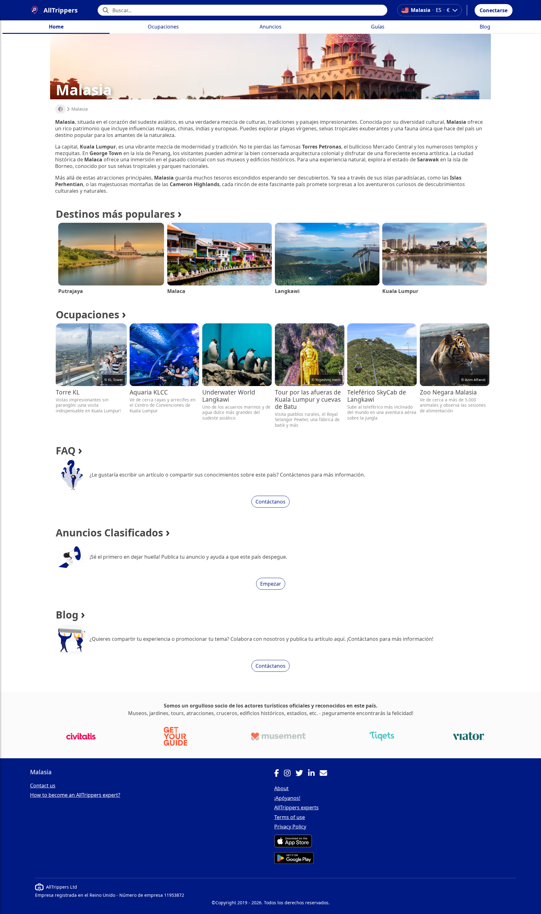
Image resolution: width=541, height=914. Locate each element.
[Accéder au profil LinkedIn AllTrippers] (314, 773)
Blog (485, 26)
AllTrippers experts (296, 807)
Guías (377, 26)
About (281, 788)
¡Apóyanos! (287, 798)
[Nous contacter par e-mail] (326, 773)
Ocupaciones (163, 26)
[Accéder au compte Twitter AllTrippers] (302, 773)
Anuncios (270, 26)
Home (56, 26)
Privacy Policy (290, 826)
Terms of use (289, 817)
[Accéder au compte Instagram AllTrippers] (290, 773)
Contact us (42, 785)
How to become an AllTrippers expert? (75, 794)
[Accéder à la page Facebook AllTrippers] (279, 773)
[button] (494, 10)
